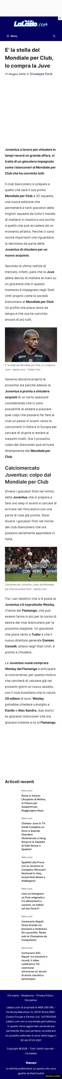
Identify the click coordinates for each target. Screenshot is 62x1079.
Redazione (27, 995)
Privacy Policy (44, 995)
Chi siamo (13, 995)
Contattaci (31, 1053)
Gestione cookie (53, 1076)
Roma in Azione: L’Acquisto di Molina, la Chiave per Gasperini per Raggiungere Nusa (33, 803)
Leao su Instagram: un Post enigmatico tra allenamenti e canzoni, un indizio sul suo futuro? (33, 901)
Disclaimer (31, 1000)
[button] (54, 36)
